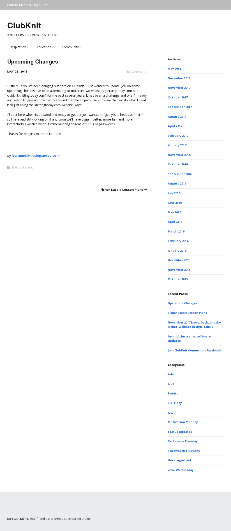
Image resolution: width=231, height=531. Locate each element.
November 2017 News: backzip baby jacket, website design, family (194, 324)
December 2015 (179, 260)
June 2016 (175, 203)
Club (171, 384)
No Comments (136, 71)
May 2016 (174, 212)
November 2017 (179, 88)
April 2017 (175, 126)
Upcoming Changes (182, 303)
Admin (173, 374)
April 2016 (175, 222)
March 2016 (176, 231)
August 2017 (177, 116)
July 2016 (174, 193)
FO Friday (175, 403)
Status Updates (23, 167)
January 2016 (177, 250)
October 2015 (178, 279)
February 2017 (178, 136)
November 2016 (179, 155)
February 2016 (178, 241)
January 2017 (177, 145)
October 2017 (178, 97)
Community (70, 47)
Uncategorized (179, 460)
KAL (170, 412)
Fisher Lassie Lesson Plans (121, 189)
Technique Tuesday (183, 441)
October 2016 (178, 164)
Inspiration (18, 47)
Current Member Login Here (27, 5)
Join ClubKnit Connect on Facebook (194, 350)
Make (24, 519)
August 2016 (177, 183)
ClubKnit (24, 25)
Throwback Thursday (184, 451)
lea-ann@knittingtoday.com (36, 155)
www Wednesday (181, 470)
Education (44, 47)
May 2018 (174, 68)
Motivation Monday (183, 422)
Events (173, 393)
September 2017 (180, 107)
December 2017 (179, 78)
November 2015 (179, 270)
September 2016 (180, 174)
